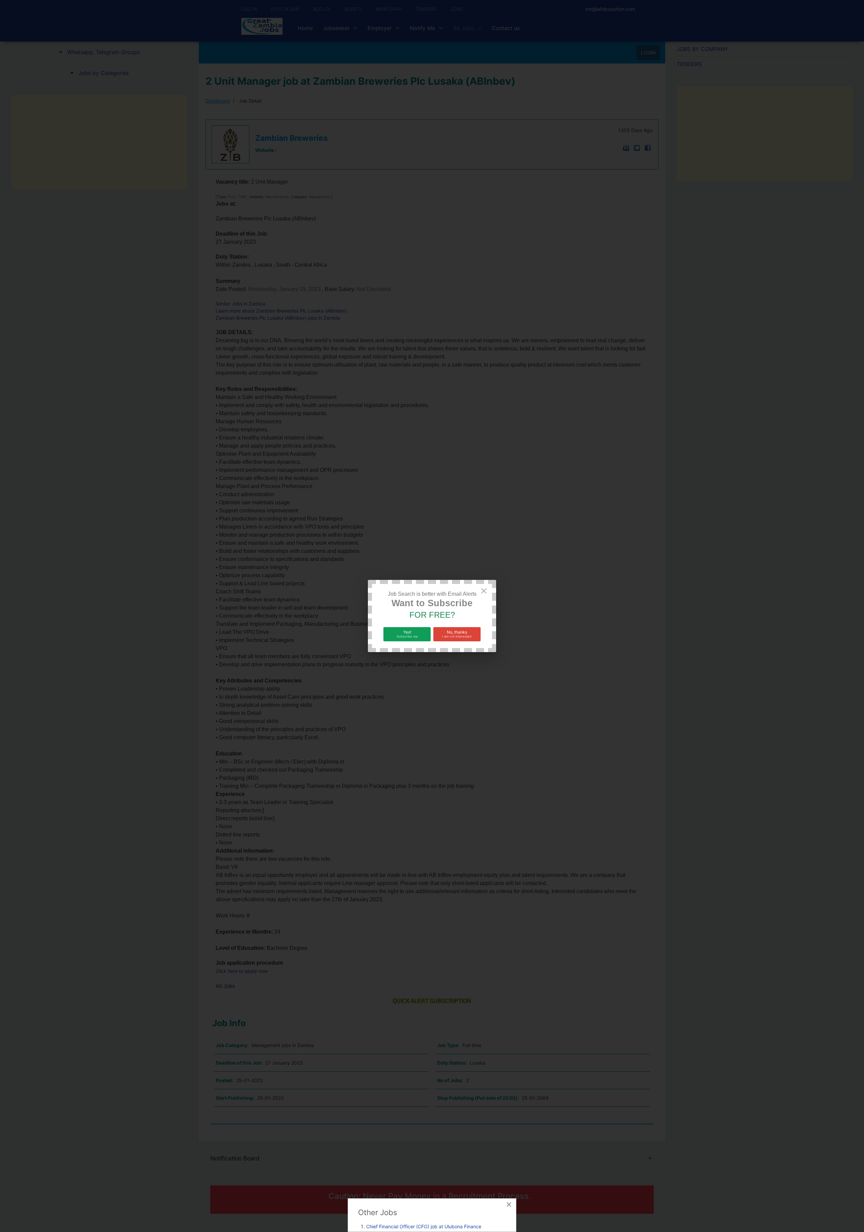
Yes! (407, 634)
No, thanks (456, 634)
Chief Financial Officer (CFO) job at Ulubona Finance (423, 1226)
